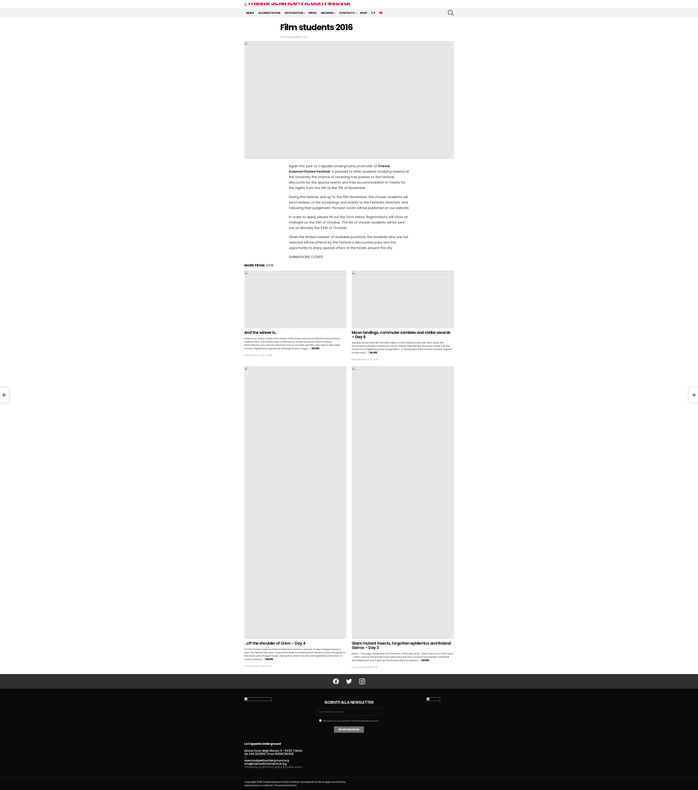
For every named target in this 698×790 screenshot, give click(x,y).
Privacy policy (273, 767)
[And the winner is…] (295, 299)
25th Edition (294, 13)
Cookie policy (293, 767)
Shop (363, 13)
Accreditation (269, 13)
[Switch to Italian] (373, 13)
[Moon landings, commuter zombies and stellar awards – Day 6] (403, 299)
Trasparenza (253, 767)
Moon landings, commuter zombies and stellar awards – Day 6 (401, 334)
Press (312, 13)
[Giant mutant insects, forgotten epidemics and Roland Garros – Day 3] (403, 502)
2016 (269, 265)
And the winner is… (260, 332)
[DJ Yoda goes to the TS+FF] (4, 395)
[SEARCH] (451, 12)
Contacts (346, 13)
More (316, 348)
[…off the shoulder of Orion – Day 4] (295, 502)
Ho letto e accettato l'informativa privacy (351, 721)
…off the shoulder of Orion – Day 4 (274, 643)
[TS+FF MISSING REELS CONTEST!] (693, 395)
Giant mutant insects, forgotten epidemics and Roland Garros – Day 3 (401, 645)
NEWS (250, 13)
